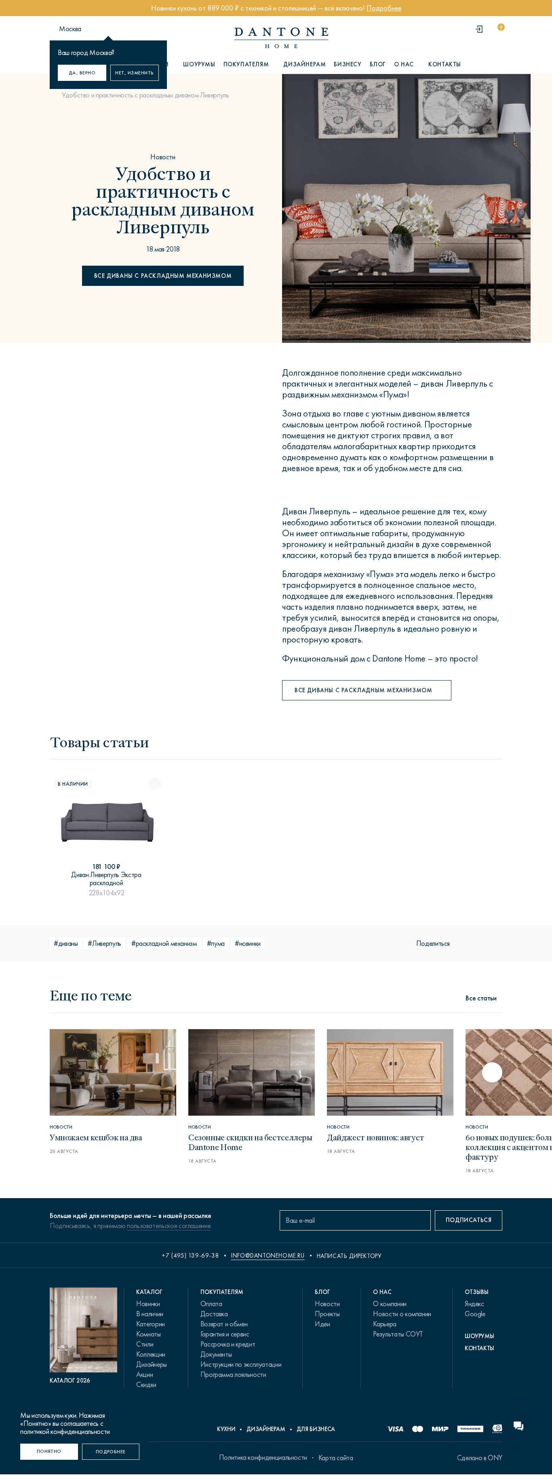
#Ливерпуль (104, 943)
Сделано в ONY (479, 1458)
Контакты (444, 64)
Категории (150, 1324)
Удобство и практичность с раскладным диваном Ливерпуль (145, 95)
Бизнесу (347, 64)
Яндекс (474, 1304)
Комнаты (148, 1334)
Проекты (327, 1314)
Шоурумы (199, 64)
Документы (216, 1354)
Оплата (211, 1304)
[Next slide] (492, 1072)
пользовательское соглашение (169, 1225)
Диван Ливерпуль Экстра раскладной (106, 879)
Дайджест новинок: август (375, 1137)
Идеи (322, 1324)
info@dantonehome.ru (267, 1255)
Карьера (384, 1324)
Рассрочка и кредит (227, 1344)
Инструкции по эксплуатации (241, 1364)
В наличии (149, 1314)
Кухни (226, 1429)
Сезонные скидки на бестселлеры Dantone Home (250, 1142)
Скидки (146, 1385)
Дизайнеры (151, 1364)
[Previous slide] (60, 1072)
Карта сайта (335, 1458)
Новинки (148, 1304)
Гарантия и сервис (224, 1334)
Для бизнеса (316, 1429)
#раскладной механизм (164, 943)
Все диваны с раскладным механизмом (163, 275)
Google (475, 1314)
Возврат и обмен (224, 1324)
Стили (144, 1344)
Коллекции (150, 1354)
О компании (389, 1304)
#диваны (66, 943)
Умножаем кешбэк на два (96, 1137)
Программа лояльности (233, 1374)
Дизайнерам (304, 64)
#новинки (248, 943)
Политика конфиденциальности (263, 1457)
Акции (144, 1374)
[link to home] (281, 37)
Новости (162, 156)
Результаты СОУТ (398, 1334)
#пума (216, 943)
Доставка (214, 1314)
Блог (378, 64)
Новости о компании (402, 1314)
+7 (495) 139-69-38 (190, 1255)
